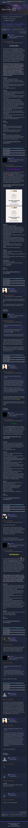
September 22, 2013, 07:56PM (8, 41)
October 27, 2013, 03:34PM (7, 662)
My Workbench (6, 310)
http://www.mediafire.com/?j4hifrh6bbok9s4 (11, 272)
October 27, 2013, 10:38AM (7, 550)
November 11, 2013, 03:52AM (8, 725)
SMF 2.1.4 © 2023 (11, 826)
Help (9, 823)
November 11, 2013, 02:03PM (8, 799)
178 (22, 29)
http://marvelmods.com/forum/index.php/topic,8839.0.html (15, 155)
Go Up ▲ (18, 823)
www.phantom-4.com (19, 148)
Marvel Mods (6, 9)
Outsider (11, 35)
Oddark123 (12, 515)
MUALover (12, 288)
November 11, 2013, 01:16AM (8, 699)
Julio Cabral (12, 638)
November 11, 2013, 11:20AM (8, 763)
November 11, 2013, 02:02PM (8, 780)
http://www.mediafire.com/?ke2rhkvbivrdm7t (11, 621)
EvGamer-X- (12, 774)
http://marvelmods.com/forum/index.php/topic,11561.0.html (15, 152)
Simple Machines (17, 826)
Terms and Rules (13, 823)
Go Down (4, 29)
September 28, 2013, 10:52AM (8, 320)
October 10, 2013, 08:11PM (7, 419)
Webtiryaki (16, 824)
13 (19, 29)
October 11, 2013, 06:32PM (7, 520)
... (12, 29)
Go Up (3, 814)
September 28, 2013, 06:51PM (8, 371)
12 (18, 29)
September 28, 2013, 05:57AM (8, 295)
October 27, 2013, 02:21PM (7, 644)
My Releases (5, 309)
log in (22, 1)
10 (14, 29)
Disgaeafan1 (12, 693)
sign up (8, 2)
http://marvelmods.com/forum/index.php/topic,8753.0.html (15, 150)
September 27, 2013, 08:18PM (8, 164)
